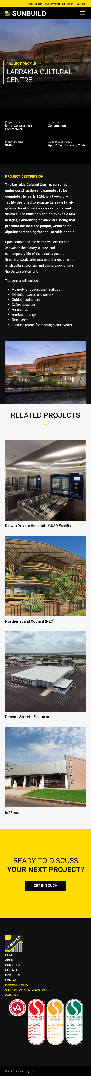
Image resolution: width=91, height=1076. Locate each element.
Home (9, 955)
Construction (57, 126)
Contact (12, 980)
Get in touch (45, 886)
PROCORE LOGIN (16, 985)
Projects (12, 975)
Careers (80, 4)
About (10, 960)
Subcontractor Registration (59, 4)
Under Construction (18, 126)
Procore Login (34, 4)
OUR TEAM (12, 965)
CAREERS (11, 995)
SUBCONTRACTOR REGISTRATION (29, 990)
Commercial (13, 129)
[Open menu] (83, 13)
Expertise (12, 970)
